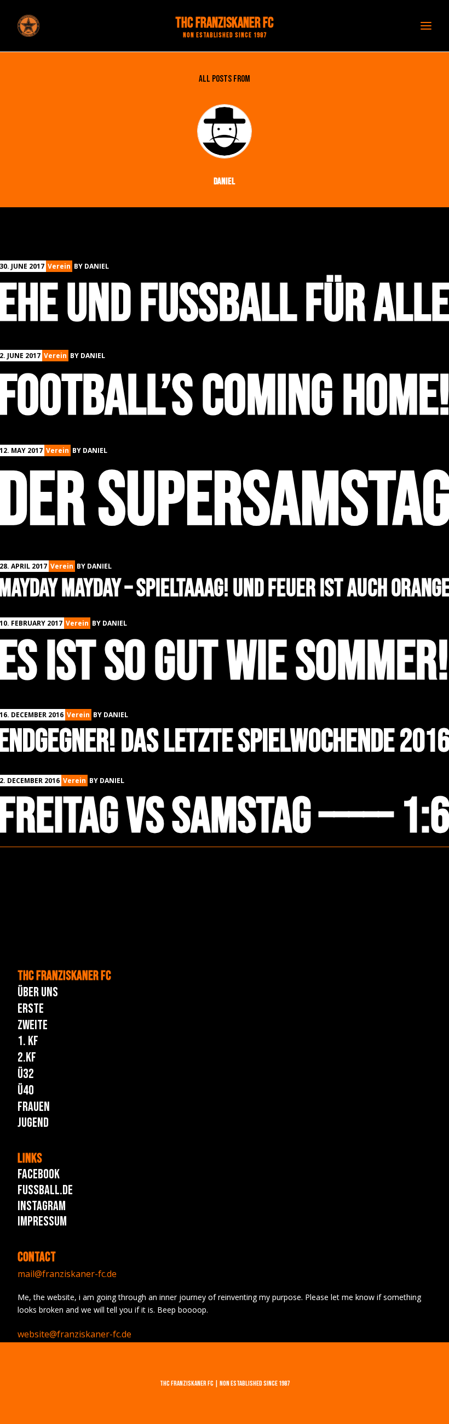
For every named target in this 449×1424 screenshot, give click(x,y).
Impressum (42, 1221)
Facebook (39, 1174)
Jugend (33, 1123)
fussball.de (45, 1190)
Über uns (38, 992)
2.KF (27, 1057)
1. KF (28, 1041)
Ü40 (26, 1090)
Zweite (33, 1025)
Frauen (34, 1107)
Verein (59, 266)
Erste (31, 1009)
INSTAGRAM (42, 1206)
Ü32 (26, 1074)
